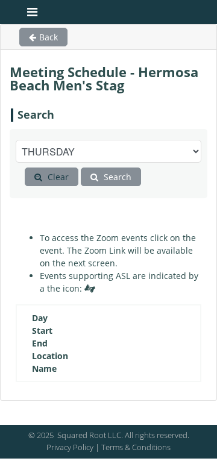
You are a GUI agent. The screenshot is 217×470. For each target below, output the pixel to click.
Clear (57, 177)
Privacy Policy (69, 447)
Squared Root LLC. (89, 435)
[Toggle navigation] (32, 12)
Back (48, 37)
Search (116, 177)
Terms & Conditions (136, 447)
